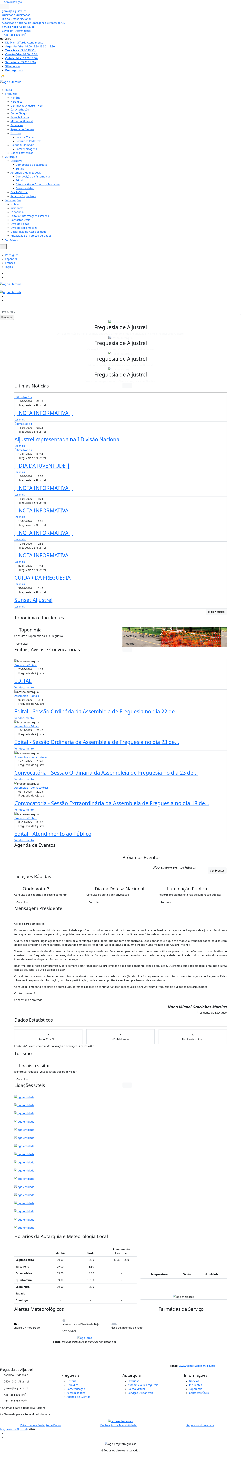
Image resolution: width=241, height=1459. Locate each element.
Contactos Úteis (20, 220)
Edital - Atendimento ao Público (52, 833)
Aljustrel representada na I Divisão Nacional (67, 439)
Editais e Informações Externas (29, 216)
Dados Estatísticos (21, 153)
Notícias (15, 204)
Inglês (9, 267)
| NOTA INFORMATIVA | (43, 412)
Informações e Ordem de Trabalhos (38, 184)
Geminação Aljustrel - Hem (26, 105)
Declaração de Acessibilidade (28, 231)
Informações (13, 200)
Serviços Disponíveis (23, 196)
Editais (20, 168)
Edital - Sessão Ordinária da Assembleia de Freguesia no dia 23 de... (96, 741)
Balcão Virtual (19, 192)
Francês (10, 263)
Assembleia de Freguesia (25, 172)
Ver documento (24, 687)
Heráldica (16, 101)
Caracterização (19, 109)
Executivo (16, 161)
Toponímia (17, 212)
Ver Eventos (217, 870)
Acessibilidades (19, 117)
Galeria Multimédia (22, 145)
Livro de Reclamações (23, 228)
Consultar (22, 643)
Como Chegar (19, 113)
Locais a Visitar (25, 137)
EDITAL (23, 680)
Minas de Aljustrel (21, 121)
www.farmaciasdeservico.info (197, 1366)
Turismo (15, 133)
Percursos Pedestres (28, 141)
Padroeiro (16, 125)
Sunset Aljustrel (33, 599)
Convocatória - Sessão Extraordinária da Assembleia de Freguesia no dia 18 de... (111, 803)
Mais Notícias (216, 612)
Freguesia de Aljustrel (13, 1429)
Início (8, 90)
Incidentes (16, 208)
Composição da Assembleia (33, 176)
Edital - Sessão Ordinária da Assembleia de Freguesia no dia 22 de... (96, 711)
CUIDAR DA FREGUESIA (42, 577)
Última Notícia (23, 397)
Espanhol (11, 259)
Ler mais (20, 419)
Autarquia (11, 157)
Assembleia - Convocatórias (31, 757)
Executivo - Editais (25, 665)
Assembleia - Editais (26, 696)
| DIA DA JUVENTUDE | (42, 465)
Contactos (11, 239)
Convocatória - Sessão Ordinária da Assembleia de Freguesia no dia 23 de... (106, 772)
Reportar (130, 643)
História (15, 97)
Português (11, 255)
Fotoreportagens (26, 149)
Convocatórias (25, 188)
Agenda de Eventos (22, 129)
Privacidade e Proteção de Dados (30, 235)
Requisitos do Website (200, 1425)
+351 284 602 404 (15, 34)
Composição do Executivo (32, 164)
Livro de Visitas (19, 224)
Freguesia (11, 94)
